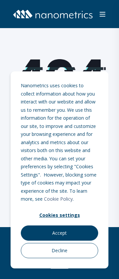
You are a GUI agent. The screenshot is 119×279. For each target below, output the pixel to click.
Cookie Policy (58, 199)
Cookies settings (59, 215)
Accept (59, 233)
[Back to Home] (53, 14)
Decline (59, 250)
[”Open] (102, 14)
